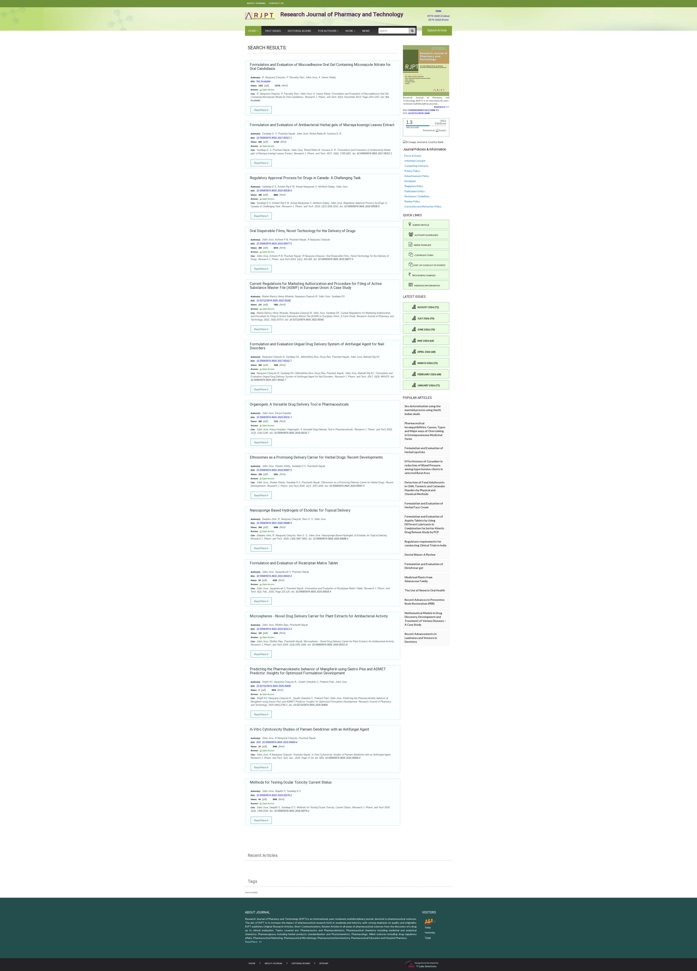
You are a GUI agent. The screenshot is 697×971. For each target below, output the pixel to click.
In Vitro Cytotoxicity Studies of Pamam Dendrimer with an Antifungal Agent (309, 729)
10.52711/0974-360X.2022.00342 (273, 300)
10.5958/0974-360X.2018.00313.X (274, 629)
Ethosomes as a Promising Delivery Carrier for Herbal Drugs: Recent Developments (316, 457)
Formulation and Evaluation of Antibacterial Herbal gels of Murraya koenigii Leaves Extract (322, 125)
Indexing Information (426, 285)
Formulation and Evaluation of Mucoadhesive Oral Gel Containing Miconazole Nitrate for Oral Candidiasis (320, 66)
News (366, 30)
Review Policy (412, 201)
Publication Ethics (414, 191)
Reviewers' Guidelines (417, 196)
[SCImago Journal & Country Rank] (423, 141)
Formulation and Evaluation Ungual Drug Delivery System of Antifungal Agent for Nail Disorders (317, 346)
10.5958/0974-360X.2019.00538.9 (274, 190)
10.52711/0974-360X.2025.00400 (273, 686)
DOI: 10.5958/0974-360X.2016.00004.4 (276, 742)
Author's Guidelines (425, 235)
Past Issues (273, 30)
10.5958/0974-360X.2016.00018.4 (274, 576)
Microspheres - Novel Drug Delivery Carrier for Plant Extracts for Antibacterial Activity (319, 616)
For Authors (327, 30)
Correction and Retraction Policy (422, 206)
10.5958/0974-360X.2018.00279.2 (274, 795)
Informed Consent (414, 160)
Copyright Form (423, 255)
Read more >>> (441, 106)
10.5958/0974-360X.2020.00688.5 (274, 523)
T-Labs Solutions (426, 966)
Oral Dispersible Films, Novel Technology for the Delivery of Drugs (302, 231)
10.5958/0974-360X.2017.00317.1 (274, 137)
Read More (260, 109)
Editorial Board (299, 30)
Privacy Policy (412, 170)
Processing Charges (423, 275)
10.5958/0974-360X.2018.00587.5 (274, 470)
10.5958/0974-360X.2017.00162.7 (274, 360)
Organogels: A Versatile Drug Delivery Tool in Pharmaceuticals (299, 404)
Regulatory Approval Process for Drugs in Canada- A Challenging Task (305, 178)
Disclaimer (410, 181)
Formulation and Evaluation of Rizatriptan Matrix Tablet (294, 563)
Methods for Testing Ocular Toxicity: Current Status (291, 782)
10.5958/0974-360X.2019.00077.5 (274, 243)
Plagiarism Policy (413, 186)
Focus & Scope (412, 155)
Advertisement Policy (416, 175)
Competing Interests (416, 165)
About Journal (256, 3)
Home (252, 30)
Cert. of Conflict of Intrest (429, 265)
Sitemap (323, 963)
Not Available (263, 81)
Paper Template (421, 245)
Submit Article (437, 30)
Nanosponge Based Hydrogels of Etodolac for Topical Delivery (300, 510)
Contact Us (276, 3)
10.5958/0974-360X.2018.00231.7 (274, 417)
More (350, 30)
